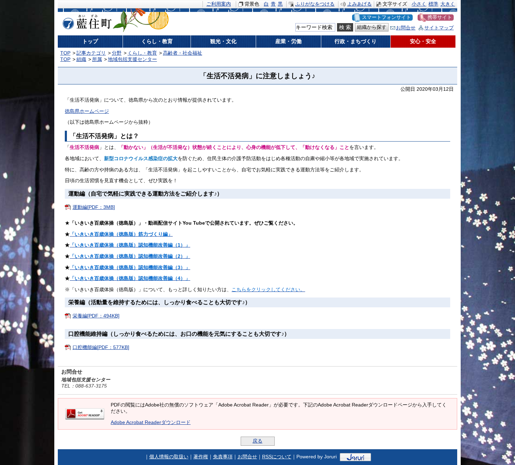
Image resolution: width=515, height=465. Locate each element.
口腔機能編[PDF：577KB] (101, 347)
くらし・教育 (142, 53)
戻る (257, 441)
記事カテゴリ (91, 53)
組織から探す (371, 27)
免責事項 (223, 456)
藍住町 (86, 20)
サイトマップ (439, 27)
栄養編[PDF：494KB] (96, 316)
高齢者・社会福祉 (182, 53)
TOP (65, 53)
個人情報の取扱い (168, 456)
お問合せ (406, 27)
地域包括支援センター (132, 59)
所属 (97, 59)
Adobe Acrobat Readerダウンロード (151, 422)
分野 (117, 53)
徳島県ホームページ (87, 111)
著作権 (200, 456)
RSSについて (276, 456)
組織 (81, 59)
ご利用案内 (218, 4)
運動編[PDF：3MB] (94, 207)
